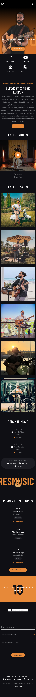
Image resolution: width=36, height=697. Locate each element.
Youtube (25, 62)
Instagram (10, 62)
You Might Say (19, 447)
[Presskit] (25, 67)
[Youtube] (25, 57)
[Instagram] (10, 57)
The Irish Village (18, 532)
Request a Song (18, 48)
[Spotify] (10, 67)
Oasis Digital (18, 686)
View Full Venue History (18, 569)
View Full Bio (18, 126)
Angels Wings (19, 432)
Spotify (10, 71)
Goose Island (18, 512)
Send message (18, 655)
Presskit (25, 71)
